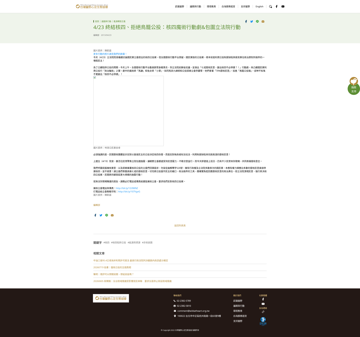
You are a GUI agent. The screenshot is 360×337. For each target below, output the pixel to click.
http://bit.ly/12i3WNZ (127, 188)
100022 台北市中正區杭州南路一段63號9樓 (199, 315)
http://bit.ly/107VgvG (129, 191)
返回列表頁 (180, 225)
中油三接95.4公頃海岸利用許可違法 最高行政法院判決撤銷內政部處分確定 (130, 260)
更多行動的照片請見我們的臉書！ (110, 53)
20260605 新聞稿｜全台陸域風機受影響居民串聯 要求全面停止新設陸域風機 (132, 281)
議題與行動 (195, 6)
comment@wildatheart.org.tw (193, 310)
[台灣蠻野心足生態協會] (92, 6)
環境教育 (211, 6)
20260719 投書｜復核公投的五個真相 (112, 267)
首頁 (97, 21)
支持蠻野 (245, 6)
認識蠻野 (179, 6)
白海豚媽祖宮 (228, 6)
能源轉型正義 (119, 21)
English (259, 6)
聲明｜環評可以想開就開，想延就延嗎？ (113, 274)
